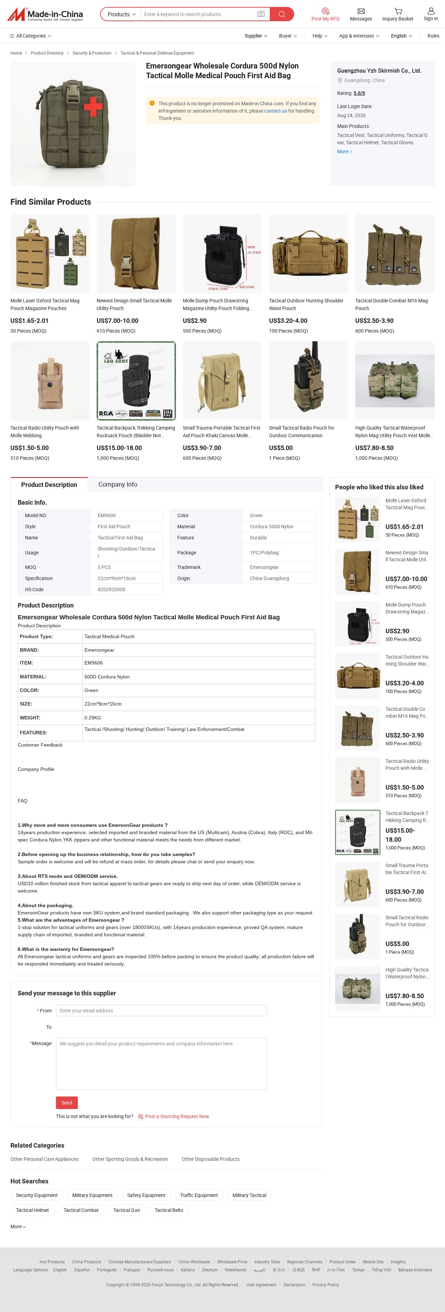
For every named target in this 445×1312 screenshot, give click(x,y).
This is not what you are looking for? (95, 1116)
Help (317, 35)
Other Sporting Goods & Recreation (130, 1159)
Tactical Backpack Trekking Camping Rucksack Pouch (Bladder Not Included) (407, 817)
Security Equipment (37, 1195)
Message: (41, 1043)
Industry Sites (267, 1261)
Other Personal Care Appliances (44, 1159)
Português (106, 1269)
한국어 (279, 1269)
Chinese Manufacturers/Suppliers (139, 1261)
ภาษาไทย (336, 1269)
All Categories (31, 35)
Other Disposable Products (211, 1159)
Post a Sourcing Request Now (173, 1116)
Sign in (431, 18)
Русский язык (160, 1269)
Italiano (188, 1269)
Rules (433, 35)
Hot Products (52, 1261)
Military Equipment (92, 1195)
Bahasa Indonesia (415, 1269)
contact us (275, 110)
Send (67, 1102)
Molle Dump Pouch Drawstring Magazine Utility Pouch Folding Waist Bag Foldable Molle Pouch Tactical (407, 608)
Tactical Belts (169, 1210)
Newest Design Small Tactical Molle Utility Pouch (407, 556)
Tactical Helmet (32, 1210)
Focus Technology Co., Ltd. (177, 1284)
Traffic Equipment (199, 1195)
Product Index (343, 1261)
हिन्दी (316, 1269)
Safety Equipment (146, 1195)
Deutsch (210, 1269)
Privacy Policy (326, 1284)
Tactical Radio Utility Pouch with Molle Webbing (407, 765)
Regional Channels (304, 1261)
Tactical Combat (81, 1210)
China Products (86, 1261)
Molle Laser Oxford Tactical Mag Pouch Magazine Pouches (407, 504)
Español (82, 1269)
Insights (398, 1261)
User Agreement (261, 1284)
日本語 (298, 1269)
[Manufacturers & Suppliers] (45, 14)
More (342, 151)
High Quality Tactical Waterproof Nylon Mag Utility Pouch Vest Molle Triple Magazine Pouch (407, 973)
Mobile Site (373, 1261)
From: (44, 1010)
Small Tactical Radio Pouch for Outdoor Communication (407, 921)
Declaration (294, 1284)
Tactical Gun (126, 1210)
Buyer (285, 35)
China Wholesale (194, 1261)
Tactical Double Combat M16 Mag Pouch (407, 712)
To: (49, 1027)
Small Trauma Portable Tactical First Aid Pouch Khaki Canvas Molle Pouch (407, 869)
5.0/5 (359, 93)
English (60, 1269)
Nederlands (235, 1269)
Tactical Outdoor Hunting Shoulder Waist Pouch (407, 660)
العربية (259, 1269)
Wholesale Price (232, 1261)
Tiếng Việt (381, 1269)
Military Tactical (249, 1195)
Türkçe (358, 1269)
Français (132, 1269)
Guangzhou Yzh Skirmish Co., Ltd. (379, 70)
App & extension (356, 35)
